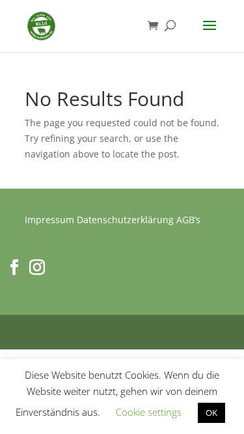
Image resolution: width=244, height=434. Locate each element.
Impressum (49, 219)
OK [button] (211, 412)
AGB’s (188, 219)
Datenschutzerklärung (125, 219)
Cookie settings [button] (149, 411)
